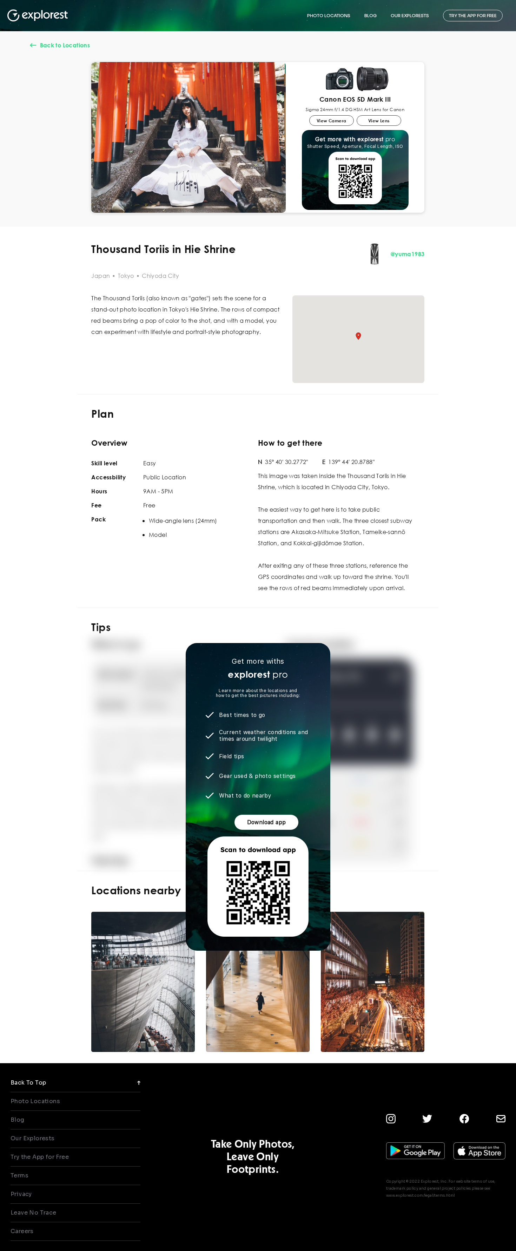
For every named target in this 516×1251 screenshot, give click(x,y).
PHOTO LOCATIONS (328, 15)
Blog (18, 1119)
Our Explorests (33, 1138)
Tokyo (126, 275)
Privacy (21, 1194)
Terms (19, 1175)
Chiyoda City (160, 275)
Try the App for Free (40, 1157)
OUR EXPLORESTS (410, 15)
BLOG (370, 15)
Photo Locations (35, 1101)
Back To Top (28, 1082)
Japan (100, 275)
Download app (266, 822)
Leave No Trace (34, 1212)
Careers (22, 1231)
